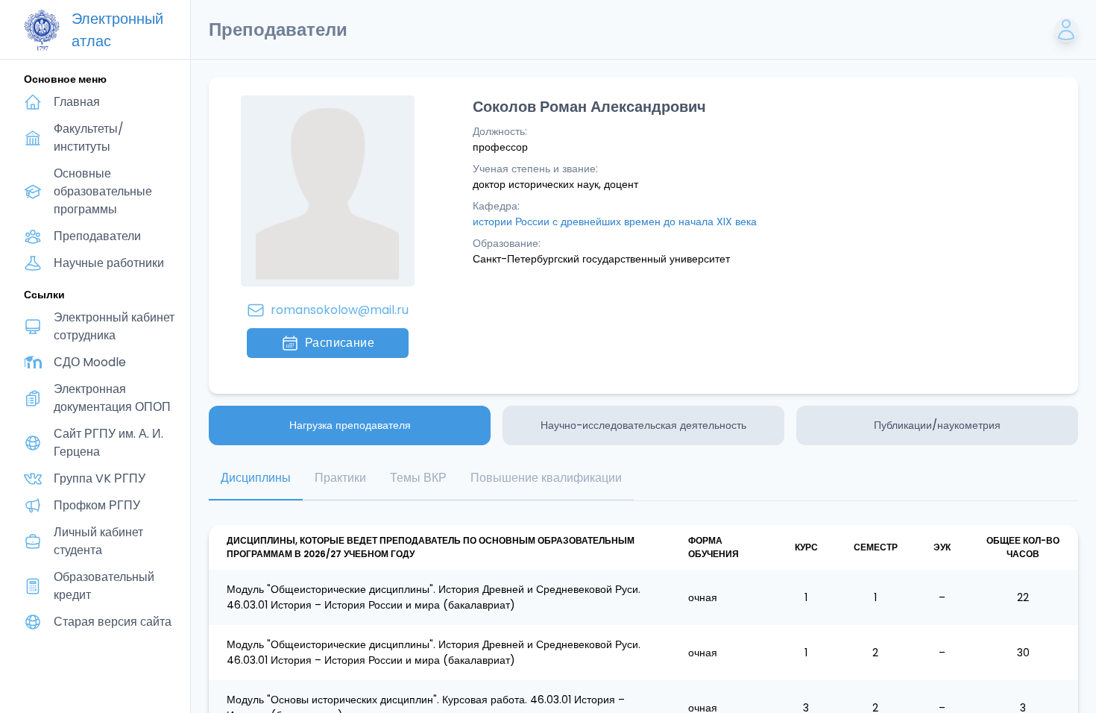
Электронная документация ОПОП (112, 397)
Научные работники (109, 262)
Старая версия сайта (112, 621)
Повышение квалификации (546, 477)
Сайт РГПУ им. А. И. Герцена (108, 442)
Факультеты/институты (89, 137)
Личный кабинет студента (98, 541)
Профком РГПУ (97, 505)
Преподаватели (97, 236)
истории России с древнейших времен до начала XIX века (615, 221)
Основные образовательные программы (103, 191)
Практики (340, 477)
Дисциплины (256, 477)
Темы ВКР (418, 477)
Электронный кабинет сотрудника (114, 326)
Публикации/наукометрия (937, 425)
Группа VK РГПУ (99, 478)
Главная (77, 101)
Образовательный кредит (104, 585)
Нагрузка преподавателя (350, 425)
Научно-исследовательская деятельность (643, 425)
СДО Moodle (90, 362)
